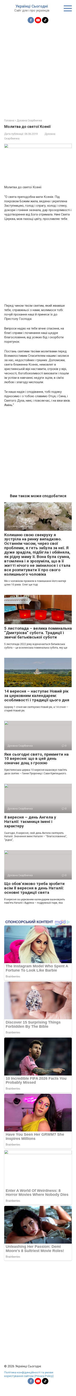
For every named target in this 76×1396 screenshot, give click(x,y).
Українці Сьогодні (32, 6)
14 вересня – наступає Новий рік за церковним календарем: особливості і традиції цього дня (36, 695)
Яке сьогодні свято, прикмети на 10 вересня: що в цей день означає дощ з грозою (36, 758)
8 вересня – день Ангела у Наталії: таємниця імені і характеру (30, 821)
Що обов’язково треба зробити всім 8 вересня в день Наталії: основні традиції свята (34, 888)
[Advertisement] (38, 68)
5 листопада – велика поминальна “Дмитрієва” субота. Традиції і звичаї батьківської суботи (38, 633)
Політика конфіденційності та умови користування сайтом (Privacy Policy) (29, 1374)
